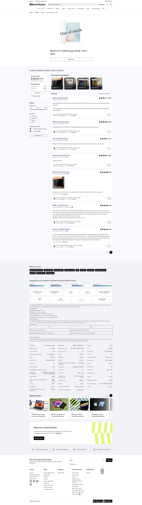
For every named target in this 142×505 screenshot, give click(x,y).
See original (64, 194)
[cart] (110, 4)
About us (32, 472)
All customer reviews (49, 489)
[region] (81, 84)
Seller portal (46, 474)
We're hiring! (32, 478)
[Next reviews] (110, 252)
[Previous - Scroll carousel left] (107, 395)
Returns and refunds (48, 481)
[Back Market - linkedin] (34, 481)
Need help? (101, 4)
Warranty (74, 477)
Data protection (76, 479)
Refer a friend (61, 472)
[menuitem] (50, 8)
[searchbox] (73, 4)
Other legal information (77, 484)
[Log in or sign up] (107, 4)
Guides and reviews (48, 485)
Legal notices (75, 486)
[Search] (49, 4)
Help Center (46, 483)
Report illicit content (77, 488)
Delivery (46, 479)
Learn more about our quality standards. (77, 341)
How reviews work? (36, 95)
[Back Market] (37, 4)
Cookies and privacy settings (77, 481)
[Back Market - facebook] (37, 481)
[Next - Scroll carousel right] (110, 395)
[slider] (31, 109)
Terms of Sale (75, 474)
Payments (46, 477)
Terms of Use (75, 472)
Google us (59, 433)
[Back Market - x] (31, 484)
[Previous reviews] (107, 252)
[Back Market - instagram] (31, 481)
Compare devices (48, 487)
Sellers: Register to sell (49, 472)
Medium (88, 472)
